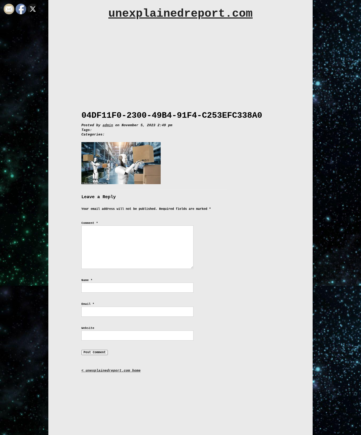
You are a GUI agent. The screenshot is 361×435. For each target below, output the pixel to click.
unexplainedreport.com (180, 13)
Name (86, 280)
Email (87, 304)
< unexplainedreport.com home (111, 371)
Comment (89, 223)
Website (87, 328)
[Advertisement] (180, 63)
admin (108, 125)
